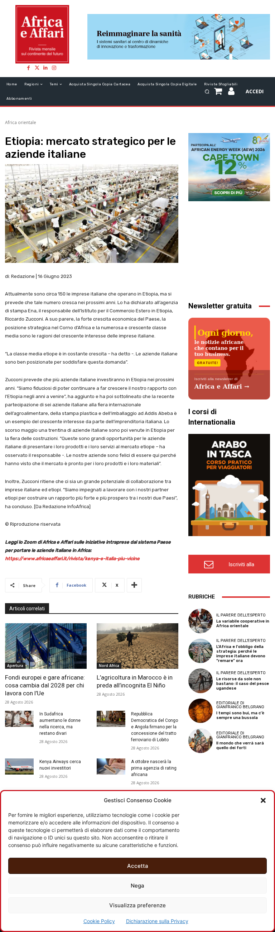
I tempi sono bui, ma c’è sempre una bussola (240, 715)
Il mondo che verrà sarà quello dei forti (240, 745)
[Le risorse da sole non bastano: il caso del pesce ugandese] (200, 680)
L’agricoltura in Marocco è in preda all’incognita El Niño (135, 681)
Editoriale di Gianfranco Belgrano (240, 705)
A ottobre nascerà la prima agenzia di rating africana (154, 768)
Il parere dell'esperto (241, 615)
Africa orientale (20, 122)
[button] (263, 800)
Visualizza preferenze (137, 905)
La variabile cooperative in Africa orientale (242, 623)
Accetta (137, 865)
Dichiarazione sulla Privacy (157, 921)
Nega (137, 885)
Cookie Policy (99, 921)
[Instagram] (54, 67)
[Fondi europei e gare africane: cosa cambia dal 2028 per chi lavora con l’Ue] (46, 646)
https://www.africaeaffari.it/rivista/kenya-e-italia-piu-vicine (72, 558)
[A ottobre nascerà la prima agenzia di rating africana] (111, 766)
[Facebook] (28, 67)
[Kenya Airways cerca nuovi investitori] (19, 766)
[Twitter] (36, 67)
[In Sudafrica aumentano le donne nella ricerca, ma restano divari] (19, 719)
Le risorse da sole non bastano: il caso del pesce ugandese (242, 684)
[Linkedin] (45, 67)
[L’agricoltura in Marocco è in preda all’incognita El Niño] (137, 646)
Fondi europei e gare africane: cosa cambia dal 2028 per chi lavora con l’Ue (45, 685)
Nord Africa (109, 665)
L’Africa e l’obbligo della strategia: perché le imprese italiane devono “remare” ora (240, 653)
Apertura (15, 665)
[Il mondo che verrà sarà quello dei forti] (200, 740)
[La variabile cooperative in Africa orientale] (200, 621)
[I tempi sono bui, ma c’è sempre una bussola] (200, 711)
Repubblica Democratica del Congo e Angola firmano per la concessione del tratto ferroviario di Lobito (154, 726)
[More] (134, 585)
